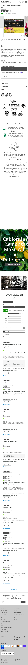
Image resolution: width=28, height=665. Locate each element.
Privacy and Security (19, 659)
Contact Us (3, 623)
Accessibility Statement (6, 660)
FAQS (2, 89)
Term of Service (15, 660)
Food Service (17, 617)
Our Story (16, 610)
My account (4, 633)
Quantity (3, 60)
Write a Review (16, 11)
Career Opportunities (19, 614)
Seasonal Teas (4, 617)
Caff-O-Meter (4, 86)
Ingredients (4, 77)
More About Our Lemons (13, 264)
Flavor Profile (4, 83)
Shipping (3, 66)
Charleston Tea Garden (19, 616)
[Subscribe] (23, 602)
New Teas (3, 614)
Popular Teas (4, 612)
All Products (4, 610)
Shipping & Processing (6, 627)
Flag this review (6, 375)
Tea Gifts (3, 619)
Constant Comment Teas (7, 616)
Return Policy (4, 629)
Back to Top (14, 589)
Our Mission (17, 619)
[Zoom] (22, 34)
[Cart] (23, 2)
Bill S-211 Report (4, 662)
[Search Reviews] (24, 328)
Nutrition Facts (5, 80)
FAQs (2, 625)
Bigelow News (17, 612)
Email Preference (5, 631)
